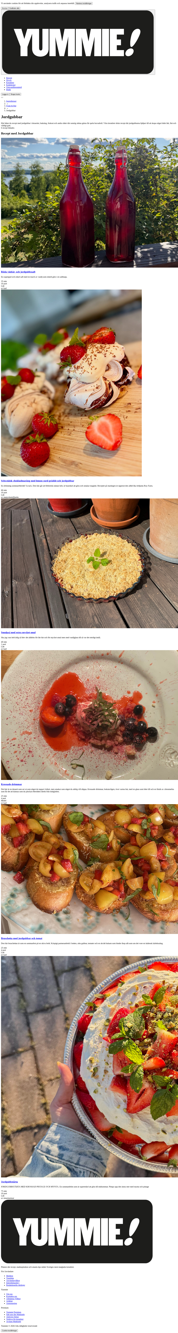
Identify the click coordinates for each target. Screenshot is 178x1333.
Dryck (8, 80)
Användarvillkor (13, 1280)
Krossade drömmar (11, 784)
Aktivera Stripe (12, 1317)
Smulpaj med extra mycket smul (18, 632)
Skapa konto (15, 94)
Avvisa (4, 8)
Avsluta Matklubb (13, 1321)
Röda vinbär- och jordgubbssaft (18, 271)
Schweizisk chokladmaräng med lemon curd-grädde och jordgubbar (37, 480)
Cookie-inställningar (9, 1331)
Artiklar (9, 1301)
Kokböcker (11, 85)
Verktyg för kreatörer (14, 1319)
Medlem (9, 1276)
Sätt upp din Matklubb (15, 1314)
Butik (8, 90)
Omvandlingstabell (14, 87)
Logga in (5, 94)
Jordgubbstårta (9, 1181)
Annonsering (11, 1303)
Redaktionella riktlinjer (15, 1285)
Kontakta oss (11, 1296)
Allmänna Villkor (13, 1299)
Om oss (9, 1294)
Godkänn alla (14, 8)
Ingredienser (11, 101)
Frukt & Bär (11, 106)
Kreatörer (10, 82)
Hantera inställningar (83, 3)
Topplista (10, 1278)
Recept (9, 78)
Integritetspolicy (12, 1283)
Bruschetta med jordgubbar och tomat (21, 938)
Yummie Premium (13, 1312)
